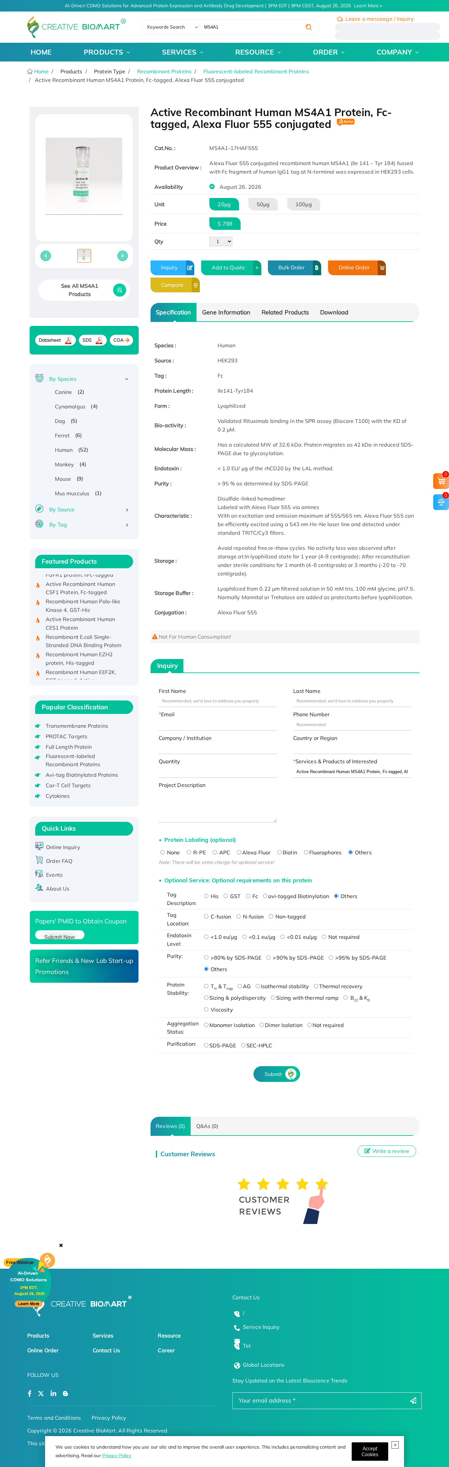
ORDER (325, 52)
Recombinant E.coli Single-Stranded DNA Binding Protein (84, 629)
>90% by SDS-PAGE (298, 957)
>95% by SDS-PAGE (360, 957)
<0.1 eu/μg (261, 937)
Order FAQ (59, 861)
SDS (87, 340)
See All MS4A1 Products (79, 290)
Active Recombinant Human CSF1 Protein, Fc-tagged (80, 576)
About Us (57, 888)
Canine (63, 392)
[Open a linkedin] (53, 1394)
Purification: (181, 1043)
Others (363, 852)
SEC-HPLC (259, 1045)
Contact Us (106, 1350)
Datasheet (50, 340)
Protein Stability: (178, 988)
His (214, 896)
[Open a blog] (65, 1394)
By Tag (58, 524)
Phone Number (311, 714)
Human (64, 450)
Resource (169, 1335)
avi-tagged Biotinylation (298, 896)
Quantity (169, 761)
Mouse (63, 479)
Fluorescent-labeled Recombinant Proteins (256, 71)
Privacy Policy (116, 1455)
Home (41, 71)
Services (103, 1335)
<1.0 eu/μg (223, 937)
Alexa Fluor (256, 852)
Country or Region (315, 738)
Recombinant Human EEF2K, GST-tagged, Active (81, 664)
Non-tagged (290, 916)
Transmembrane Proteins (77, 725)
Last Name (306, 691)
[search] (309, 27)
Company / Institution (185, 738)
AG (247, 986)
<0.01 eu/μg (301, 937)
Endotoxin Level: (179, 939)
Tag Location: (178, 919)
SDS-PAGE (222, 1045)
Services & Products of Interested (336, 761)
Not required (343, 937)
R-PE (199, 852)
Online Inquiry (63, 847)
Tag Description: (182, 898)
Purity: (175, 956)
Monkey (64, 464)
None (173, 852)
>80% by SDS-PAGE (235, 957)
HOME (41, 52)
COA (118, 340)
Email (168, 714)
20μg (224, 204)
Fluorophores (325, 852)
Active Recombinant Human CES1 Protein (80, 612)
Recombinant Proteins (164, 71)
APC (224, 852)
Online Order (354, 267)
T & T (221, 986)
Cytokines (58, 796)
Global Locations (264, 1364)
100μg (303, 204)
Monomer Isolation (232, 1025)
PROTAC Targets (66, 736)
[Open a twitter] (41, 1394)
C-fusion (220, 916)
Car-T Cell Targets (68, 785)
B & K (359, 997)
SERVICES (179, 52)
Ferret (62, 435)
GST (235, 896)
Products (38, 1335)
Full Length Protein (69, 747)
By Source (61, 509)
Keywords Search (166, 27)
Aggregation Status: (183, 1027)
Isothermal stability (285, 986)
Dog (60, 421)
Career (166, 1350)
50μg (263, 204)
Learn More (366, 6)
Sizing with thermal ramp (307, 997)
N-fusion (253, 916)
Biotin (290, 852)
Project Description (182, 785)
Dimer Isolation (283, 1025)
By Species (63, 379)
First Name (172, 691)
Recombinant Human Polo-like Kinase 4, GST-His (83, 594)
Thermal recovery (341, 986)
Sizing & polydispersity (237, 997)
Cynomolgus (70, 406)
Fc (254, 896)
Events (54, 874)
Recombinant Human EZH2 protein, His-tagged (79, 647)
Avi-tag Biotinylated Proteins (82, 774)
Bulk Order (291, 267)
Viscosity (221, 1009)
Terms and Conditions (54, 1417)
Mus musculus (72, 493)
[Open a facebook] (29, 1394)
